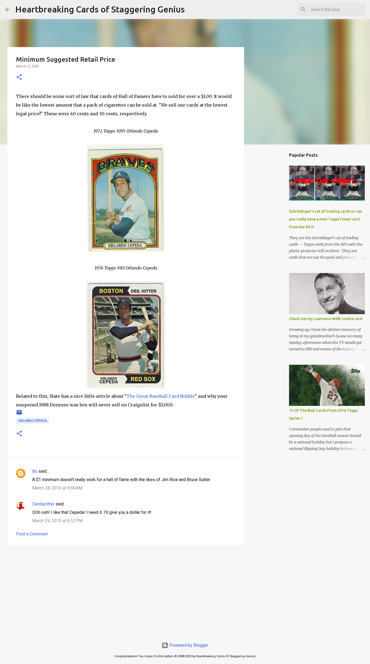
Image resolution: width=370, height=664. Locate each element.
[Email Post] (19, 414)
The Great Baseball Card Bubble (160, 396)
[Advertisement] (125, 591)
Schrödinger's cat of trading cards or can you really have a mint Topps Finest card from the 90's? (325, 219)
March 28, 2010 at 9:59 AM (57, 488)
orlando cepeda (32, 421)
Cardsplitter (43, 504)
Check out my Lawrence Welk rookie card (325, 319)
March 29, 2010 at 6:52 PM (57, 520)
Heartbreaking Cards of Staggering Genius (100, 9)
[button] (19, 77)
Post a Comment (32, 534)
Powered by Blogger (188, 645)
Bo (34, 471)
